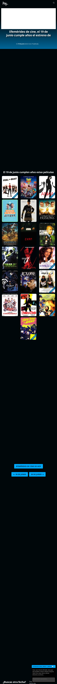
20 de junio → (37, 474)
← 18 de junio (19, 474)
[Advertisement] (28, 18)
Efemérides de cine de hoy (28, 466)
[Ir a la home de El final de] (5, 3)
